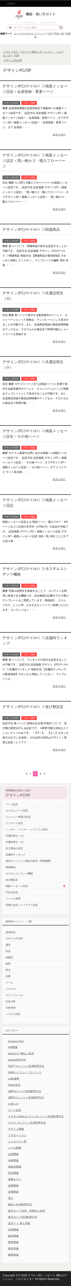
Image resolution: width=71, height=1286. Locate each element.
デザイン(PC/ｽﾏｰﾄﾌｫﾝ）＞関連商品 (31, 229)
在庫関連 (13, 1185)
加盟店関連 (14, 1166)
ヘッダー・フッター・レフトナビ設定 (27, 829)
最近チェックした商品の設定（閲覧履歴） (29, 860)
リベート (41, 33)
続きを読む (59, 134)
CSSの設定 (12, 892)
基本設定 (11, 932)
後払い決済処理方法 (20, 1204)
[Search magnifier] (61, 27)
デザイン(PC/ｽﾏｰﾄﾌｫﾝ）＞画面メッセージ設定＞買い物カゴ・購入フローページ (35, 160)
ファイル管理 (13, 898)
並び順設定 (12, 879)
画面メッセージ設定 (17, 886)
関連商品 (11, 867)
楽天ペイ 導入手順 (19, 1223)
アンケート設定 (14, 823)
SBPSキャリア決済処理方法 (24, 1091)
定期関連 (13, 1191)
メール (9, 982)
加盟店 (9, 957)
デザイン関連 (29, 103)
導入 (10, 1198)
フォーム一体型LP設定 (18, 816)
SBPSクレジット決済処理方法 (26, 1097)
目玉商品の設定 (14, 848)
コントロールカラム (24, 33)
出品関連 (13, 1154)
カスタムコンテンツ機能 (19, 873)
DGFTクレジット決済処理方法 (26, 1066)
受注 (8, 969)
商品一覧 (59, 33)
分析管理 (11, 1007)
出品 (8, 951)
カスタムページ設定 (17, 810)
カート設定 (14, 1110)
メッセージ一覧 (17, 1141)
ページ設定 (12, 804)
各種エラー (14, 1179)
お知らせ (13, 1103)
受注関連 (13, 1173)
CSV (50, 33)
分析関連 (13, 1160)
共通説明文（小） (15, 835)
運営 (8, 944)
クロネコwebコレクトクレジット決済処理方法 (36, 1116)
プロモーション (17, 1135)
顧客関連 (13, 1254)
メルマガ (11, 988)
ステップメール (14, 995)
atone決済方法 (17, 1059)
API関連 (13, 1047)
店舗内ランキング (15, 854)
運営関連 (13, 1242)
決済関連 (13, 1229)
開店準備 (13, 1248)
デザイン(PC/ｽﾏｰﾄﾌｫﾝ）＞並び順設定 (33, 706)
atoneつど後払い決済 (21, 1053)
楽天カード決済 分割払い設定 (26, 1210)
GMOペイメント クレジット (25, 1072)
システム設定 (13, 1014)
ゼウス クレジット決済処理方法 (27, 1122)
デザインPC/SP (11, 103)
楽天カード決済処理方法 (22, 1217)
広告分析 (11, 1001)
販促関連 (13, 1235)
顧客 (8, 963)
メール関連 (14, 1147)
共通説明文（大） (15, 842)
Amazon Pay (16, 1041)
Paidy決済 (14, 1085)
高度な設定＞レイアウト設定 (22, 904)
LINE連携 (13, 1078)
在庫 (8, 976)
